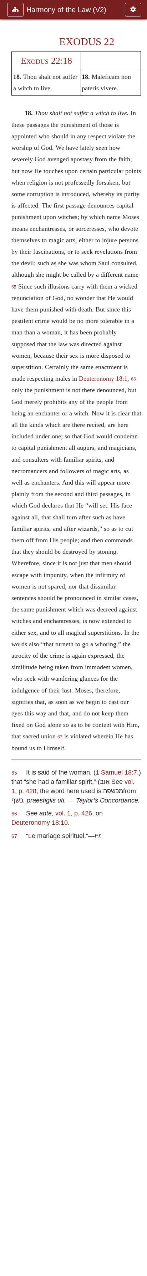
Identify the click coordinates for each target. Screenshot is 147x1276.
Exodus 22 (87, 41)
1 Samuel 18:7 (116, 772)
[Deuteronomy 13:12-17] (8, 638)
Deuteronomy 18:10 (39, 822)
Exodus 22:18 (46, 61)
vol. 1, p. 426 (73, 813)
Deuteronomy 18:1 (103, 378)
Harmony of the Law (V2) (66, 10)
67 (59, 736)
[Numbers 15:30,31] (139, 638)
